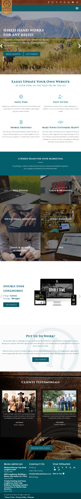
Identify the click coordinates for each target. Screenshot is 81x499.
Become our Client (40, 448)
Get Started (32, 54)
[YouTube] (73, 2)
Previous (2, 44)
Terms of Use (10, 497)
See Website (11, 305)
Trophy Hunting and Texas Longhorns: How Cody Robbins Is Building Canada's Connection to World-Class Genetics (16, 485)
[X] (57, 2)
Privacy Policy (21, 497)
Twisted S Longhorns (59, 424)
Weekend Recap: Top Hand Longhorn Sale (15, 468)
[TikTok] (77, 2)
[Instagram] (52, 2)
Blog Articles (13, 464)
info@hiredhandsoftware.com (40, 474)
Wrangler (15, 298)
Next (79, 44)
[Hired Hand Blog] (64, 2)
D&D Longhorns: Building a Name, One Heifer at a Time (15, 475)
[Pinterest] (60, 2)
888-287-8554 (33, 477)
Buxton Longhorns (19, 425)
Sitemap (31, 497)
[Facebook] (49, 2)
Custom (13, 295)
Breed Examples (13, 54)
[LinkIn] (68, 2)
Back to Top (58, 473)
